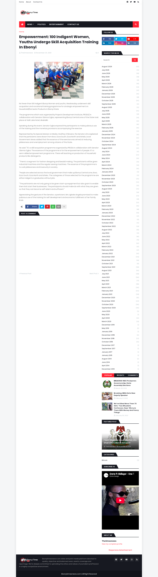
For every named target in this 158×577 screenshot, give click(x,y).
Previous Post (25, 273)
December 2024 (120, 134)
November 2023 (120, 179)
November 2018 (120, 338)
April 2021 (120, 284)
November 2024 (120, 138)
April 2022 (120, 243)
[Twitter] (41, 207)
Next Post (94, 273)
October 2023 (120, 182)
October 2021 (120, 263)
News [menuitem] (29, 24)
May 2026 (120, 77)
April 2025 (120, 121)
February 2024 (120, 168)
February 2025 (120, 128)
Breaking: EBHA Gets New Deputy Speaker (124, 394)
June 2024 (120, 155)
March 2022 (120, 246)
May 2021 (120, 280)
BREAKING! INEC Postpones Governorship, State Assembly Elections (125, 383)
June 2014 (120, 362)
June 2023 (120, 196)
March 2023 (120, 206)
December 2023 (120, 175)
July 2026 (120, 70)
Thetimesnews (109, 541)
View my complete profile (112, 544)
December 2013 (120, 369)
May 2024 (120, 158)
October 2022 (120, 223)
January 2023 (120, 213)
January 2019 (120, 331)
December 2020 (120, 297)
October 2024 (120, 141)
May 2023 (120, 199)
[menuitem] (22, 24)
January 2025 (120, 131)
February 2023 (120, 209)
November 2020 (120, 301)
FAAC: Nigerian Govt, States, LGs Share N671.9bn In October (120, 441)
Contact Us (37, 2)
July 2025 (120, 111)
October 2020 (120, 304)
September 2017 (120, 348)
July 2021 (120, 274)
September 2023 (120, 185)
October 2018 (120, 342)
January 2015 (120, 355)
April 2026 (120, 80)
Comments (133, 375)
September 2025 (120, 104)
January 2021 (120, 294)
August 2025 (120, 107)
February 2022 (120, 250)
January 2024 (120, 172)
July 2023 (120, 192)
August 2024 (120, 148)
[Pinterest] (47, 207)
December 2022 (120, 216)
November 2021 (120, 260)
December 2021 (120, 257)
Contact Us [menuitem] (73, 24)
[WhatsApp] (52, 207)
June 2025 (120, 114)
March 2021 (120, 287)
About (28, 2)
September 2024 (120, 145)
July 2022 (120, 233)
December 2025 (120, 94)
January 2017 (120, 352)
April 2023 (120, 202)
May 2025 (120, 117)
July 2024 (120, 151)
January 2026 (120, 90)
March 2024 (120, 165)
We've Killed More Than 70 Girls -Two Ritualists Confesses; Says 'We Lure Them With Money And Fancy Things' (126, 408)
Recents (120, 375)
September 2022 (120, 226)
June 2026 (120, 73)
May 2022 (120, 240)
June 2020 (120, 311)
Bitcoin (120, 460)
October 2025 (120, 100)
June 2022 (120, 236)
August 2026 (120, 66)
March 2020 (120, 321)
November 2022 (120, 219)
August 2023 (120, 189)
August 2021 (120, 270)
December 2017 (120, 345)
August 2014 (120, 359)
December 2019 (120, 325)
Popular (108, 375)
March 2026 (120, 83)
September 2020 (120, 308)
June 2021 (120, 277)
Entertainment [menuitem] (56, 24)
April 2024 (120, 162)
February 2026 (120, 87)
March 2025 (120, 124)
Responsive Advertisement (120, 550)
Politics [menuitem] (42, 24)
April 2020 (120, 318)
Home (21, 2)
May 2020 (120, 314)
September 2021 (120, 267)
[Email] (58, 207)
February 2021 (120, 291)
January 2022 (120, 253)
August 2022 (120, 230)
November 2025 (120, 97)
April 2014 (120, 365)
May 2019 (120, 328)
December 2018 (120, 335)
